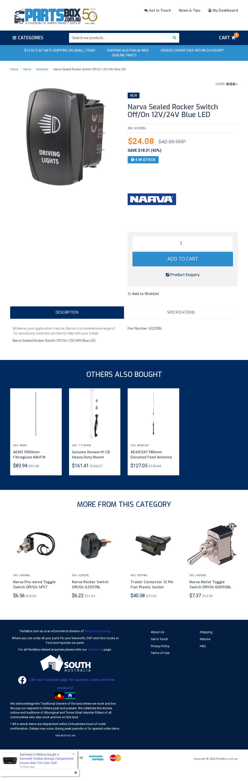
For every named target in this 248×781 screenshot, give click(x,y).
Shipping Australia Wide (128, 50)
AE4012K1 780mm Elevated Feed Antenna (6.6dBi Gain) (151, 457)
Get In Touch (159, 10)
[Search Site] (174, 38)
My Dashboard (225, 10)
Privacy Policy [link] (160, 646)
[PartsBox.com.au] (55, 15)
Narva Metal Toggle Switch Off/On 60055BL (210, 585)
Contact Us (95, 649)
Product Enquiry (184, 274)
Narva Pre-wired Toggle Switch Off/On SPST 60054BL (34, 587)
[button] (143, 293)
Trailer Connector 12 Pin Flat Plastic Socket (152, 585)
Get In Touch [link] (159, 639)
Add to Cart (182, 259)
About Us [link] (157, 632)
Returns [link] (205, 639)
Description (67, 312)
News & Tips (189, 10)
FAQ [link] (203, 646)
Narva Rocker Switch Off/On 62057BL (90, 585)
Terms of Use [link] (160, 653)
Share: (221, 84)
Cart (228, 37)
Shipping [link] (206, 632)
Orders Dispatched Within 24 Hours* (192, 50)
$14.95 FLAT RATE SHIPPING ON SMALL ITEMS (59, 50)
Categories (30, 38)
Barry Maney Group (98, 631)
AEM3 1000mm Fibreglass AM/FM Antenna (29, 457)
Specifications (181, 312)
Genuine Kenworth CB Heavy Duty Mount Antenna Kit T (91, 457)
